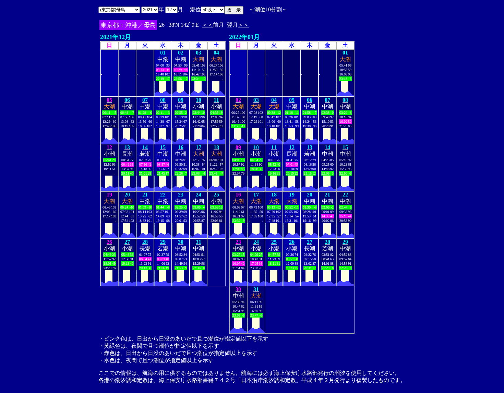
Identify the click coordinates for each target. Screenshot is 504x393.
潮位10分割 (268, 9)
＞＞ (243, 25)
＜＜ (207, 25)
